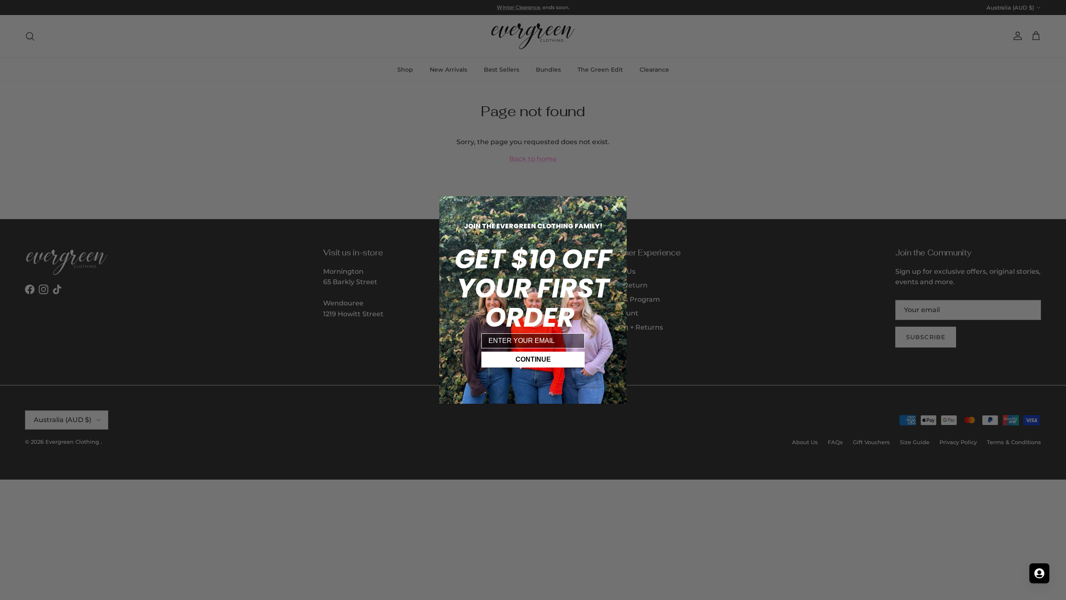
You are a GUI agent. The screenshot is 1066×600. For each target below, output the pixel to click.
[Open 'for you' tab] (1039, 573)
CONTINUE (533, 359)
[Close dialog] (615, 207)
